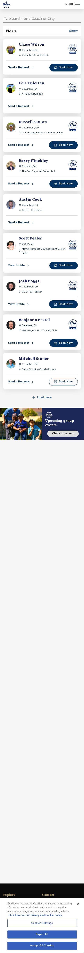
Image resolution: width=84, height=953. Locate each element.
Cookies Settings (42, 923)
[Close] (77, 904)
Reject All (42, 934)
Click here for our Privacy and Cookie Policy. (35, 915)
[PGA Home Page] (6, 4)
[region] (42, 925)
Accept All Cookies (42, 945)
